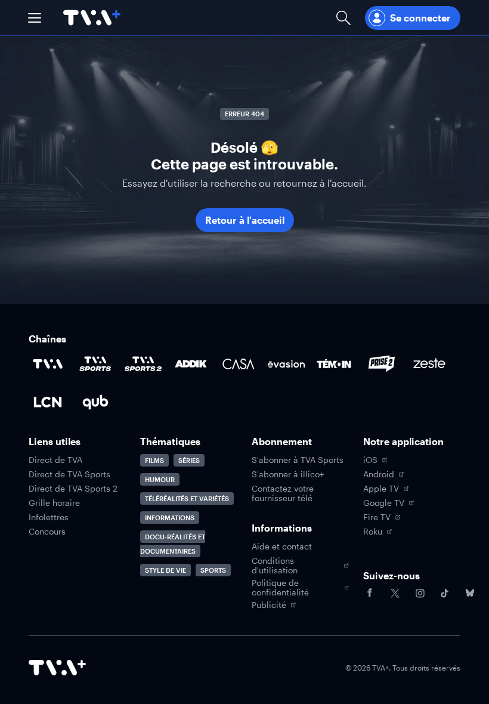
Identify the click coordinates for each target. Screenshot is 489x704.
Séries (189, 460)
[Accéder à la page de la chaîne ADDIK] (191, 364)
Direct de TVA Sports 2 (73, 488)
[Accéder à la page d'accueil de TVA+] (57, 667)
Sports (213, 570)
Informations (169, 517)
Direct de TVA (55, 460)
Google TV (383, 503)
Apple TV (381, 488)
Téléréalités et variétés (187, 498)
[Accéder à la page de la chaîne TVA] (48, 364)
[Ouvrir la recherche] (343, 17)
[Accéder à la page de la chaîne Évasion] (286, 364)
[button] (34, 18)
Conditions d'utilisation (275, 565)
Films (154, 460)
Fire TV (377, 517)
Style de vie (165, 570)
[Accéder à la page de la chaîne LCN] (48, 402)
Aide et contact (282, 546)
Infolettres (49, 517)
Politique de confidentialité (280, 587)
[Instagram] (419, 593)
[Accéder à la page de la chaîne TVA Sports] (95, 364)
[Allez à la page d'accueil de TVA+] (91, 17)
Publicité (269, 605)
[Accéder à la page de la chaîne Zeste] (429, 364)
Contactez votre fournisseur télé (283, 493)
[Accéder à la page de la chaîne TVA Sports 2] (143, 364)
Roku (372, 531)
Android (378, 474)
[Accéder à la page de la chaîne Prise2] (382, 364)
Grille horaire (54, 503)
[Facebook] (369, 593)
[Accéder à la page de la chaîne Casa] (238, 364)
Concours (47, 531)
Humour (160, 479)
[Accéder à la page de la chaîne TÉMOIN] (334, 364)
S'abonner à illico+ (288, 474)
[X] (394, 593)
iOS (370, 460)
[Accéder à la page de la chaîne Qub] (95, 402)
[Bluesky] (469, 593)
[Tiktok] (444, 593)
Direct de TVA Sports (69, 474)
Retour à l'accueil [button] (244, 220)
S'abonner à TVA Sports (297, 460)
